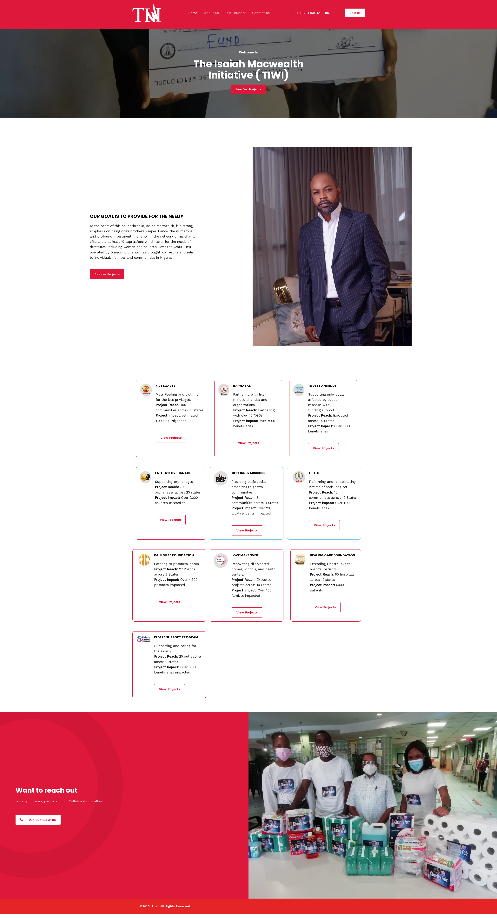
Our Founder (235, 13)
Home (193, 13)
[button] (355, 13)
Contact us (261, 13)
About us (211, 13)
